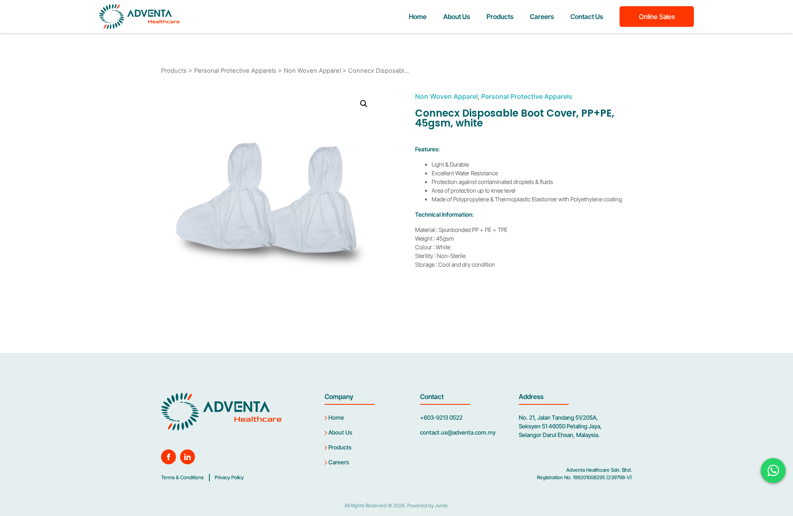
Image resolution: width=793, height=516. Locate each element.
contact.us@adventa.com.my (458, 432)
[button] (363, 103)
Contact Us (586, 16)
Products (500, 16)
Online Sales (657, 16)
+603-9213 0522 (441, 417)
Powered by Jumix (427, 505)
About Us (456, 16)
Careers (542, 16)
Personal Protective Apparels (235, 70)
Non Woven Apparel (312, 70)
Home (418, 16)
